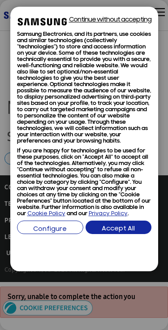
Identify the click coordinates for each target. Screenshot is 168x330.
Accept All (118, 229)
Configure (50, 229)
